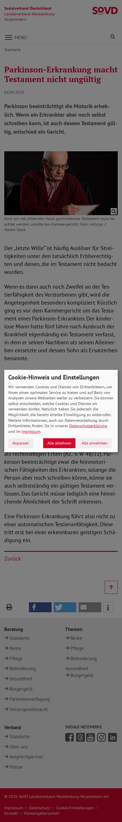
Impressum (31, 431)
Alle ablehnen (59, 443)
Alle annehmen (95, 443)
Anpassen (20, 443)
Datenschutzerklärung (88, 425)
